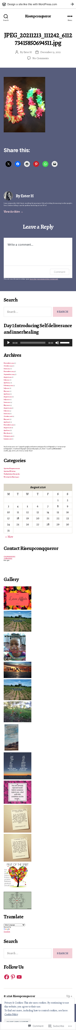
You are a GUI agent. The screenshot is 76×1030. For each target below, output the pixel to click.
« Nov (9, 536)
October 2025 (8, 366)
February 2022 (8, 385)
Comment (59, 271)
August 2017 (7, 428)
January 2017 (8, 439)
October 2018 (8, 416)
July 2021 (6, 388)
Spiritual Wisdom (9, 471)
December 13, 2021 (50, 52)
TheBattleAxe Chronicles (12, 474)
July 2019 (6, 411)
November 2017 (9, 425)
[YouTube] (19, 977)
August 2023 (8, 377)
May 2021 (6, 391)
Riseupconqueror (38, 16)
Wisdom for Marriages (11, 477)
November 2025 (9, 363)
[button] (38, 598)
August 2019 (8, 408)
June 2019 (7, 414)
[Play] (8, 343)
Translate (7, 932)
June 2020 (7, 402)
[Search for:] (26, 312)
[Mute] (57, 343)
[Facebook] (7, 977)
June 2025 (7, 369)
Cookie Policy (11, 1014)
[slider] (65, 342)
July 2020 (7, 400)
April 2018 (7, 422)
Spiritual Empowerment (12, 468)
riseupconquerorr (9, 556)
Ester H (28, 52)
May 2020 (7, 405)
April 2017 (7, 430)
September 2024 (9, 374)
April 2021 (7, 394)
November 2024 (9, 371)
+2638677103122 (8, 558)
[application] (38, 342)
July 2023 (6, 380)
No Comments (40, 58)
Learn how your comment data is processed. (44, 279)
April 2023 (7, 383)
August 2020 (8, 397)
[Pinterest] (13, 977)
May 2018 (7, 419)
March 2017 (7, 433)
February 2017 (8, 436)
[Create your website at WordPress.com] (38, 4)
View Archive (13, 212)
